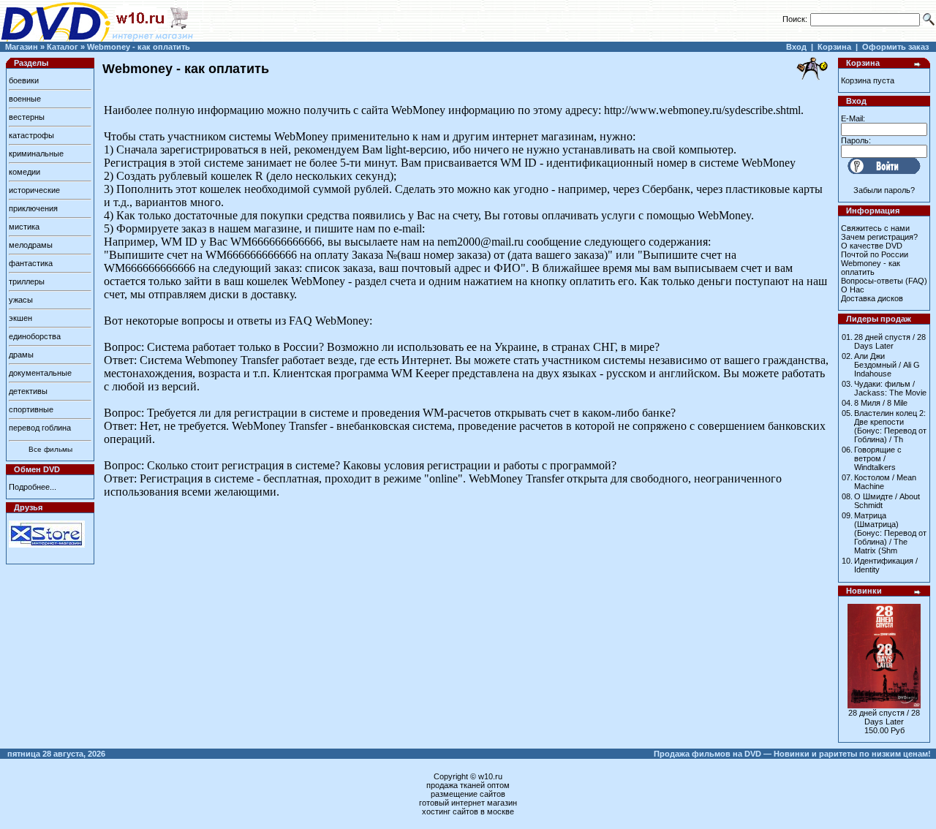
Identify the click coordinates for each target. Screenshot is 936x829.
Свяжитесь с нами (875, 228)
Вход (796, 46)
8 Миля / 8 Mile (880, 402)
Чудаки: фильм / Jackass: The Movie (890, 388)
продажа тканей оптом (468, 785)
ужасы (21, 299)
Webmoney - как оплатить (138, 46)
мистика (24, 226)
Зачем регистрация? (879, 236)
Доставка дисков (872, 298)
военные (25, 98)
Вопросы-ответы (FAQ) (884, 280)
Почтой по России (874, 254)
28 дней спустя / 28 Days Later (890, 341)
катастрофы (31, 135)
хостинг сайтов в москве (468, 811)
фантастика (31, 263)
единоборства (35, 336)
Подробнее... (32, 486)
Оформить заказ (895, 46)
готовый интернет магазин (468, 802)
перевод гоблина (40, 427)
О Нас (852, 289)
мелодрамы (31, 245)
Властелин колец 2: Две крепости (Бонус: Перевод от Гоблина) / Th (890, 426)
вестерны (27, 117)
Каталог (62, 46)
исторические (34, 190)
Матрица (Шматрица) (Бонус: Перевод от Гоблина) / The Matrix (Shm (890, 533)
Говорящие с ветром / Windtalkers (878, 458)
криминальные (36, 153)
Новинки (864, 590)
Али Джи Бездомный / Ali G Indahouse (887, 365)
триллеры (27, 281)
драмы (21, 354)
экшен (20, 318)
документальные (40, 372)
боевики (24, 80)
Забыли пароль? (884, 190)
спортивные (31, 409)
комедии (24, 171)
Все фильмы (50, 449)
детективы (28, 391)
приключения (33, 208)
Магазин (21, 46)
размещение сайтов (468, 794)
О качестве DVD (871, 245)
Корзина (834, 46)
